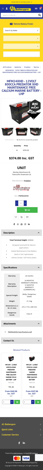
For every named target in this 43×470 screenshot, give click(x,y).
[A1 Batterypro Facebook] (19, 443)
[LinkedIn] (29, 224)
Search (39, 15)
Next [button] (24, 349)
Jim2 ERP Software (32, 453)
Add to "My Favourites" (15, 217)
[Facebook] (14, 224)
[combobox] (6, 402)
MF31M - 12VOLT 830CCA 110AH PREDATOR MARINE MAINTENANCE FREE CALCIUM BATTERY (11, 372)
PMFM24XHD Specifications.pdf (20, 332)
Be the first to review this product (27, 140)
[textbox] (21, 15)
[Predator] (21, 191)
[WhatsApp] (18, 224)
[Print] (21, 224)
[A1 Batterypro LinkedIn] (24, 443)
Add (28, 210)
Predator (27, 181)
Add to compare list (21, 217)
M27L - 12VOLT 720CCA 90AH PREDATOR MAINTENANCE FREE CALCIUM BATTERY (32, 371)
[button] (12, 402)
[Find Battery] (36, 8)
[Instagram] (25, 224)
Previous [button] (19, 349)
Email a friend (27, 217)
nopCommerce (18, 453)
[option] (7, 132)
